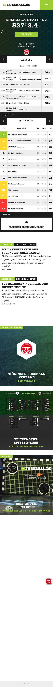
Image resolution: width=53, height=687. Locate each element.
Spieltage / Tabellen (49, 59)
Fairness (3, 121)
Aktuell (26, 60)
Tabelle (26, 34)
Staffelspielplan (3, 59)
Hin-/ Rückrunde (49, 121)
